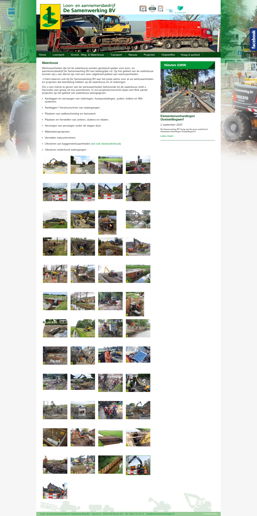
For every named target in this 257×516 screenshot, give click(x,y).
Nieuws (132, 54)
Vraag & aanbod (190, 54)
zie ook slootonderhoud (106, 143)
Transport (116, 54)
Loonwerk (58, 54)
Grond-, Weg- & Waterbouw (87, 54)
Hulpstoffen (168, 54)
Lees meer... (167, 135)
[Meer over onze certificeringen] (156, 13)
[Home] (77, 28)
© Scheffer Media (210, 514)
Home (42, 54)
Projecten (149, 54)
